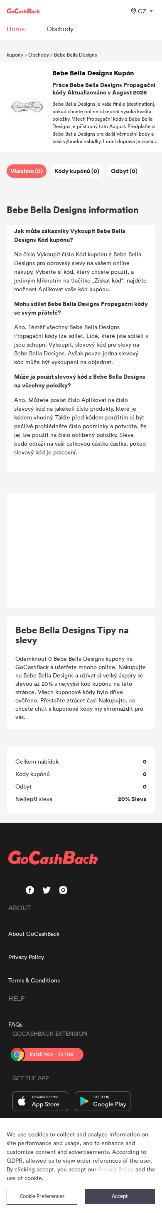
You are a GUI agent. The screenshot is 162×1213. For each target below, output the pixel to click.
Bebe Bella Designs (75, 54)
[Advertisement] (81, 551)
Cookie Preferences (42, 1196)
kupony (15, 54)
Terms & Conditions (34, 980)
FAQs (15, 1024)
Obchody (38, 54)
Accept (120, 1196)
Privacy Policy (26, 957)
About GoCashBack (33, 934)
